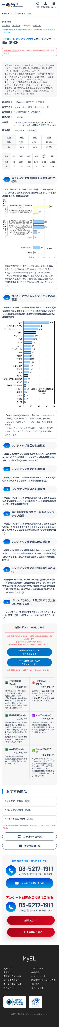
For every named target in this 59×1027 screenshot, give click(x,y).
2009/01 (37, 25)
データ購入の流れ (11, 980)
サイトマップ (37, 988)
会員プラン (8, 972)
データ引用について (12, 984)
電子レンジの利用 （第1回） (19, 809)
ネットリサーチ (38, 976)
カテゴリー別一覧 (32, 836)
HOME (4, 13)
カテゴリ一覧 (15, 13)
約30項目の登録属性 (37, 125)
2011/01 (26, 25)
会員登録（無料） (11, 50)
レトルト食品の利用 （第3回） (20, 818)
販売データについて (12, 976)
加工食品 (27, 13)
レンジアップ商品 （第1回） (19, 801)
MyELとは (8, 968)
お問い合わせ (9, 988)
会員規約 (35, 984)
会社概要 (35, 972)
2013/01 (16, 25)
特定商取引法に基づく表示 (43, 980)
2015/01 (6, 25)
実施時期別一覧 (32, 845)
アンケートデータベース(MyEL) (14, 5)
